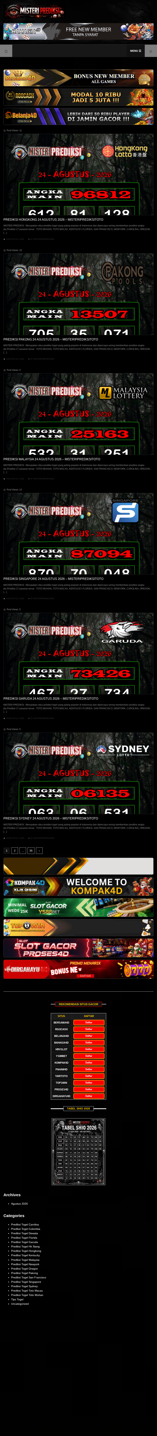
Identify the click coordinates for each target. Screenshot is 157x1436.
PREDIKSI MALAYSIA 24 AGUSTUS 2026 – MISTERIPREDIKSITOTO (51, 459)
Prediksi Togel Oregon (24, 1268)
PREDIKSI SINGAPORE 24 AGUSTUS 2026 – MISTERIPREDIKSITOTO (53, 578)
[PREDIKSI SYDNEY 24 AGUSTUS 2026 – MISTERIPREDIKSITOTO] (78, 773)
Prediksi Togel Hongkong (26, 1250)
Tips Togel (17, 1299)
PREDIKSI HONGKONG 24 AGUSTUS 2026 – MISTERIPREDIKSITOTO (53, 219)
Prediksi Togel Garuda (24, 1242)
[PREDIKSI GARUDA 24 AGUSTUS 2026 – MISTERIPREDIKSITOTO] (78, 653)
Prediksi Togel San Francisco (28, 1277)
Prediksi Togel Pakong (24, 1273)
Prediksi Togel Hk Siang (25, 1246)
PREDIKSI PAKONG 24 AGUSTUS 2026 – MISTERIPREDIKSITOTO (50, 339)
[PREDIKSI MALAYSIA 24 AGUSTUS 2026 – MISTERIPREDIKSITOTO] (78, 414)
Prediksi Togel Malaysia (25, 1259)
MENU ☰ (135, 50)
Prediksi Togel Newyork (25, 1264)
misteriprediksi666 (44, 239)
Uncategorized (20, 1303)
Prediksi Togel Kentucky (25, 1255)
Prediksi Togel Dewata (24, 1233)
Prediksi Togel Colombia (25, 1228)
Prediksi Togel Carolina (25, 1224)
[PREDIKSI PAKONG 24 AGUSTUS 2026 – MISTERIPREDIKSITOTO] (78, 294)
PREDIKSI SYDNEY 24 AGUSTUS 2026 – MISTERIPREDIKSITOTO (50, 818)
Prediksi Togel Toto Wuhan (27, 1295)
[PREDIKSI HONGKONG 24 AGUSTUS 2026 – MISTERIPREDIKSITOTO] (78, 174)
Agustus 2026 (19, 1203)
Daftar (88, 1022)
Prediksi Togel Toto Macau (27, 1290)
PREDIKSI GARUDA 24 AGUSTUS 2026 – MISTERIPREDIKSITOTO (50, 698)
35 (31, 850)
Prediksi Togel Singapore (26, 1281)
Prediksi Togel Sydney (24, 1286)
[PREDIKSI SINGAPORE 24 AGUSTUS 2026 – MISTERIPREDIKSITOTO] (78, 534)
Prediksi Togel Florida (24, 1237)
